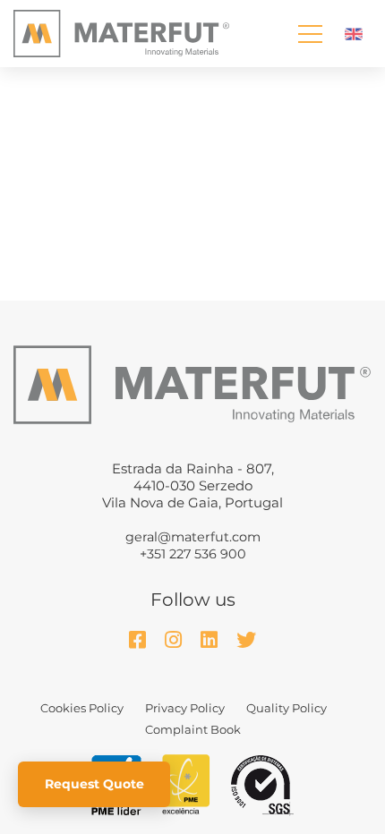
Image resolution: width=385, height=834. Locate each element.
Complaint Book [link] (193, 729)
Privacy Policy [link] (185, 708)
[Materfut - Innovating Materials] (121, 33)
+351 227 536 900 (193, 554)
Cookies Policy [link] (82, 708)
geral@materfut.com (193, 537)
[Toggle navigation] (310, 33)
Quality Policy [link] (286, 708)
